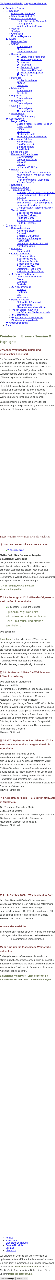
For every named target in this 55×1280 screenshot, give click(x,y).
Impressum (11, 1240)
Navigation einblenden (35, 3)
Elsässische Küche (10, 979)
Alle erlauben (21, 1278)
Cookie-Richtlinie (14, 1245)
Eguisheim (5, 639)
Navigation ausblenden (11, 3)
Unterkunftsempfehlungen (37, 979)
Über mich (11, 1250)
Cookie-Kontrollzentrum (25, 1266)
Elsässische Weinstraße (13, 976)
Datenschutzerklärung (17, 1243)
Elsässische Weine (38, 976)
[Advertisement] (27, 442)
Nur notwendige (7, 1278)
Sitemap (10, 1248)
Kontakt (9, 1238)
